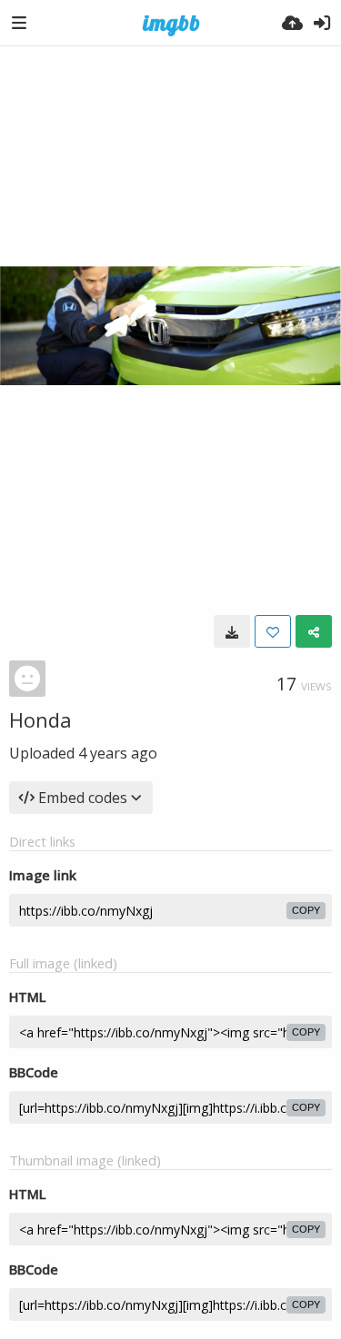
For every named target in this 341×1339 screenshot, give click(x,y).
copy (306, 910)
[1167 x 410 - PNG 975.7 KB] (232, 631)
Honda (40, 719)
